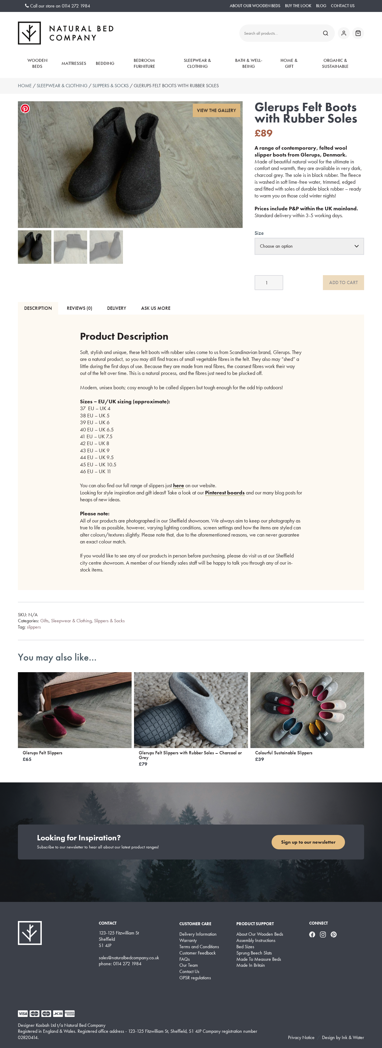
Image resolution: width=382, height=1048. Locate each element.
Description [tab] (38, 308)
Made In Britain (250, 965)
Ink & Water (353, 1037)
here (178, 485)
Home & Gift (289, 63)
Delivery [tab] (116, 308)
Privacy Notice (301, 1037)
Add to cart (343, 282)
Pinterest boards (225, 492)
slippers (34, 627)
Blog (321, 5)
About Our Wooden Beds (255, 5)
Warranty (188, 940)
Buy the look (298, 5)
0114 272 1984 (76, 6)
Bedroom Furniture (144, 63)
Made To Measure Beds (258, 959)
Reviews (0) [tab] (79, 308)
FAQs (184, 959)
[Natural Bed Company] (65, 33)
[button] (217, 110)
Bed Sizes (245, 947)
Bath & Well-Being (248, 63)
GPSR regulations (195, 978)
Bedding (105, 63)
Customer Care (195, 923)
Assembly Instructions (255, 940)
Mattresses (73, 63)
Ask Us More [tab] (155, 308)
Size (259, 232)
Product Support (255, 923)
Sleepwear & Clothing (197, 63)
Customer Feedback (197, 953)
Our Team (188, 965)
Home (25, 85)
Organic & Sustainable (335, 63)
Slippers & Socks (111, 85)
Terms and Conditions (199, 947)
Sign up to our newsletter (308, 842)
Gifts (44, 621)
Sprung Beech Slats (254, 953)
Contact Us (343, 5)
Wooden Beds (37, 63)
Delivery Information (198, 934)
